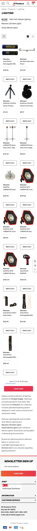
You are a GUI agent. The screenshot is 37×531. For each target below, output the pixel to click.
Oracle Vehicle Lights (10, 428)
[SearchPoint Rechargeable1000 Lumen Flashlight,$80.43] (10, 343)
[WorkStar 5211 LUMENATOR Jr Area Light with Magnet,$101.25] (27, 176)
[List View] (32, 36)
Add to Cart (10, 79)
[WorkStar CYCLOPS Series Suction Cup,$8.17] (27, 92)
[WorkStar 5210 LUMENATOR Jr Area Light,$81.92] (10, 218)
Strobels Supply (17, 399)
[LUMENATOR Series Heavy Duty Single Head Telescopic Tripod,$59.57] (27, 134)
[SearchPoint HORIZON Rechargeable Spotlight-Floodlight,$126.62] (27, 259)
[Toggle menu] (3, 3)
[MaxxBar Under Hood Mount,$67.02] (27, 50)
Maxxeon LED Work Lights (11, 425)
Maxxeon (16, 405)
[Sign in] (27, 3)
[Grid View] (27, 36)
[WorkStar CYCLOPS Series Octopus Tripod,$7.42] (10, 92)
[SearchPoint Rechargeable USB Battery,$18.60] (10, 50)
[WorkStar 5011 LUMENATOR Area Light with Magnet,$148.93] (27, 218)
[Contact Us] (6, 448)
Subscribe (18, 474)
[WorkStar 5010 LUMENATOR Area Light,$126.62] (10, 259)
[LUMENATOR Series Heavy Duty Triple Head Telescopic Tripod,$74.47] (10, 134)
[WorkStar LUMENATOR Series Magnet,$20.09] (10, 176)
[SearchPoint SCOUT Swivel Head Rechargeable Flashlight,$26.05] (10, 301)
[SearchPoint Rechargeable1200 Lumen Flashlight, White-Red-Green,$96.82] (27, 301)
